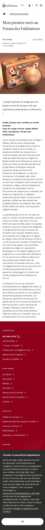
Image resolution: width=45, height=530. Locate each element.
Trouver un (11, 345)
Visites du (11, 417)
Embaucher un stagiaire (16, 350)
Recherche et (13, 397)
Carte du (10, 426)
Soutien (10, 359)
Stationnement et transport (19, 421)
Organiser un (14, 435)
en (22, 5)
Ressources (12, 354)
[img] (9, 5)
